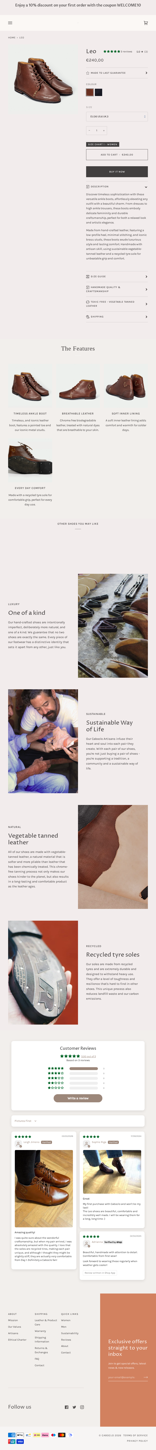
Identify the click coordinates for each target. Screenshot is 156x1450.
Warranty (40, 1330)
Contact (39, 1365)
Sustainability (69, 1333)
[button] (112, 51)
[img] (23, 1136)
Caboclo (108, 1435)
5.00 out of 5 (88, 1056)
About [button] (12, 1314)
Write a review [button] (78, 1098)
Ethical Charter (17, 1339)
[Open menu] (14, 23)
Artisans (13, 1333)
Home (12, 37)
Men (63, 1326)
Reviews (66, 1339)
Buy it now (117, 171)
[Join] (142, 1377)
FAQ (37, 1358)
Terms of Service (135, 1435)
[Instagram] (82, 1407)
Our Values (14, 1326)
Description (100, 186)
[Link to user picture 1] (44, 1189)
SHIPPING (97, 316)
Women (65, 1320)
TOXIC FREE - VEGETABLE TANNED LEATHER (110, 303)
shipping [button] (41, 1314)
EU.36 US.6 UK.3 (99, 116)
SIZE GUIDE (98, 276)
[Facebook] (66, 1407)
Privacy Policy (137, 1440)
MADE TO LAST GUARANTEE (108, 72)
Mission (13, 1320)
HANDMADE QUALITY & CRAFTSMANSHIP (103, 289)
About (64, 1346)
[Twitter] (74, 1407)
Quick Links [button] (69, 1314)
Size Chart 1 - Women (102, 144)
